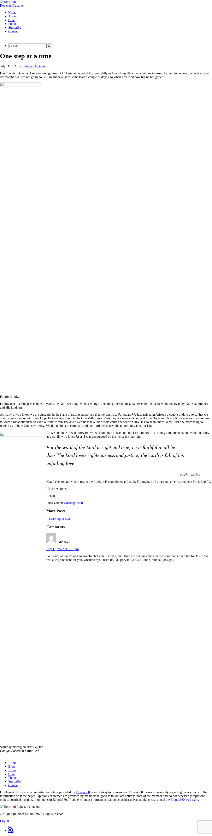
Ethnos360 (83, 792)
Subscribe (14, 781)
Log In (4, 821)
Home (12, 770)
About (12, 762)
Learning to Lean (60, 519)
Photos (12, 777)
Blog (11, 766)
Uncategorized (73, 503)
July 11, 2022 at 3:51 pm (62, 549)
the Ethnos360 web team (182, 799)
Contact (13, 785)
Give (11, 774)
